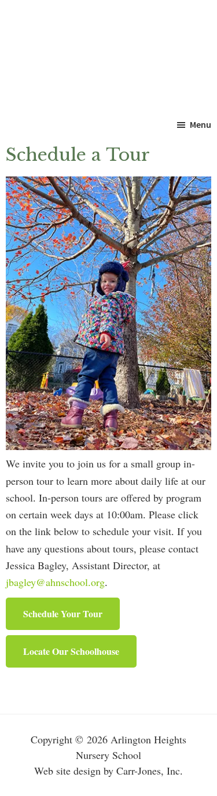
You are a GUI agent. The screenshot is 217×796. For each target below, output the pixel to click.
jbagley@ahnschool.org (55, 582)
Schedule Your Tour (62, 613)
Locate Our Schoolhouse (71, 651)
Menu (200, 124)
